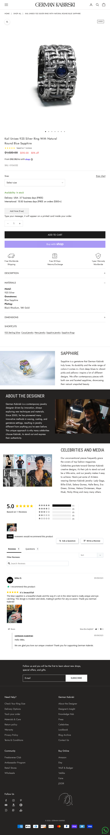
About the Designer (67, 703)
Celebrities (63, 724)
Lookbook (63, 729)
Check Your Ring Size (15, 703)
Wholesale (10, 773)
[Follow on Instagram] (13, 800)
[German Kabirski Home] (74, 799)
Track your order (12, 714)
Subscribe (76, 678)
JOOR (61, 783)
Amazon (62, 757)
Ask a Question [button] (68, 541)
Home (7, 13)
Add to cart (55, 234)
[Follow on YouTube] (6, 805)
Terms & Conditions (14, 740)
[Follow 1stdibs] (6, 810)
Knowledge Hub (66, 714)
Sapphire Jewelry (53, 332)
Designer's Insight (66, 709)
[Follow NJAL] (13, 810)
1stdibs (61, 773)
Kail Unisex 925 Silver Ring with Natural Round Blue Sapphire (53, 13)
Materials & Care (13, 719)
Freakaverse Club (13, 757)
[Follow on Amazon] (13, 805)
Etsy (60, 762)
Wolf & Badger (65, 767)
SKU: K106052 (11, 165)
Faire (60, 778)
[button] (97, 629)
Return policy (11, 724)
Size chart (100, 176)
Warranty (9, 729)
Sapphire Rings (68, 332)
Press (60, 719)
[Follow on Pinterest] (20, 800)
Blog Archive (64, 735)
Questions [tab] (30, 549)
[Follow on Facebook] (6, 800)
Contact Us (63, 740)
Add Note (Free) (17, 211)
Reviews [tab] (12, 549)
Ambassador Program (15, 762)
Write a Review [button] (93, 541)
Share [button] (12, 629)
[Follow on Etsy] (20, 805)
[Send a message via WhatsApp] (105, 830)
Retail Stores (10, 767)
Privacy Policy (11, 735)
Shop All (17, 13)
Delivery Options (13, 709)
